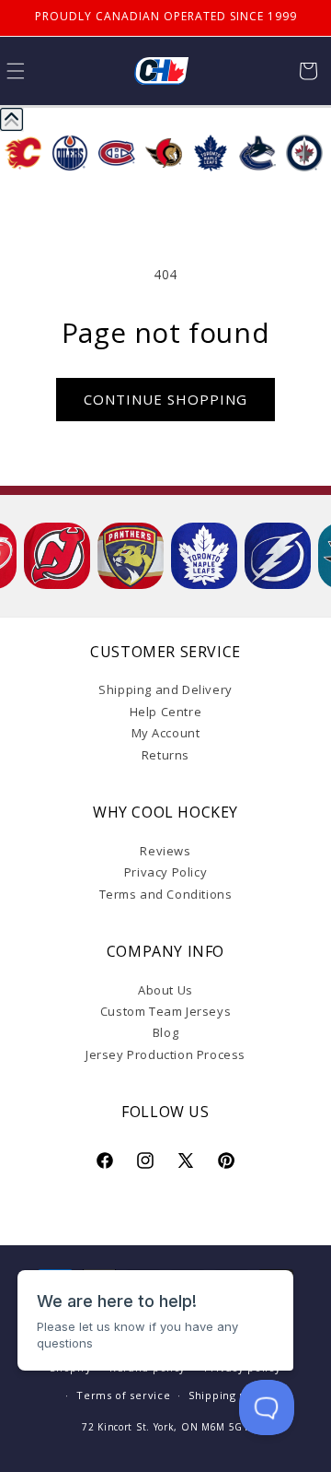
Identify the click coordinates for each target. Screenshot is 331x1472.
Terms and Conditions (166, 894)
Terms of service (123, 1395)
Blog (165, 1032)
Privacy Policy (165, 872)
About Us (165, 990)
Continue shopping (165, 399)
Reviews (165, 850)
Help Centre (166, 711)
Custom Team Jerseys (165, 1011)
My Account (165, 732)
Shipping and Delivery (165, 689)
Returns (165, 755)
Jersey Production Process (165, 1054)
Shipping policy (230, 1395)
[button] (308, 71)
